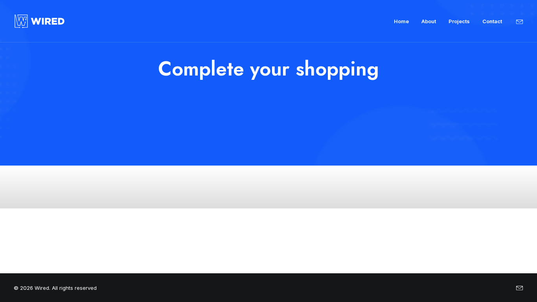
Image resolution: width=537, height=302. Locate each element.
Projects (459, 21)
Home (401, 21)
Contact (492, 21)
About (428, 21)
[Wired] (39, 21)
